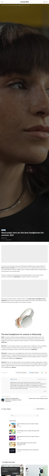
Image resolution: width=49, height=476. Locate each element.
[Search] (46, 2)
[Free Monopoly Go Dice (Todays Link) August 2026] (12, 431)
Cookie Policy (5, 471)
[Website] (44, 391)
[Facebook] (45, 391)
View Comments (40, 408)
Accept (15, 473)
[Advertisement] (24, 254)
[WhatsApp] (42, 372)
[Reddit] (45, 372)
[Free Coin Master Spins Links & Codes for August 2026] (12, 425)
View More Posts (41, 379)
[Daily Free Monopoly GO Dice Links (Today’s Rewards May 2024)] (12, 444)
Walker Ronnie (13, 379)
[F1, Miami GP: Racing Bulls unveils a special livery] (12, 450)
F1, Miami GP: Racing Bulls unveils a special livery (28, 449)
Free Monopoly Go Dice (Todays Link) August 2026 (28, 430)
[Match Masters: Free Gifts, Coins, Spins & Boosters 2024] (12, 438)
